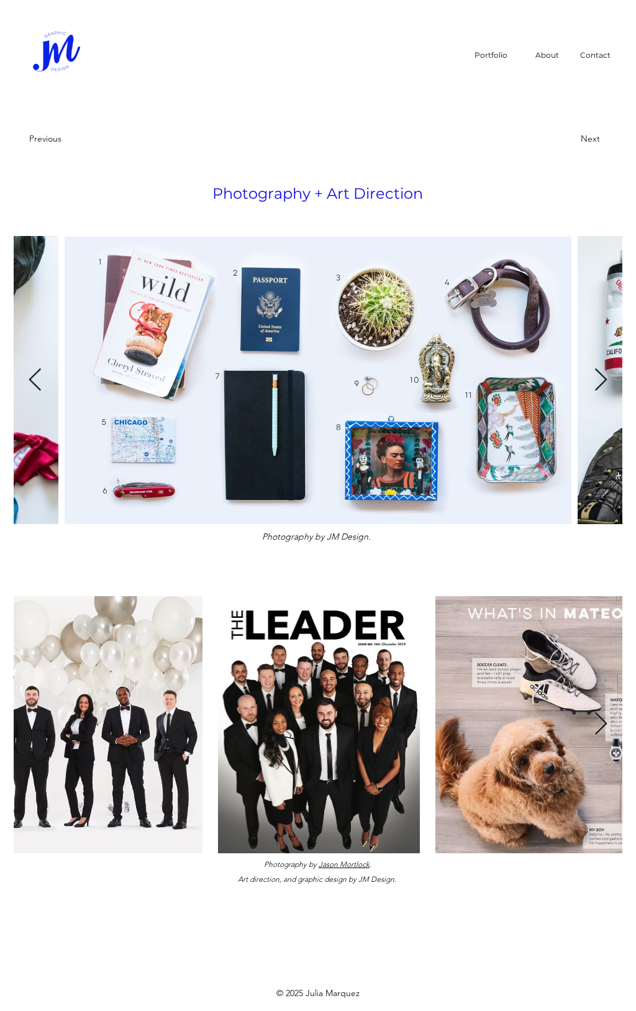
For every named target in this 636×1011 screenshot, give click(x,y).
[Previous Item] (35, 380)
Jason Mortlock (344, 864)
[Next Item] (601, 380)
